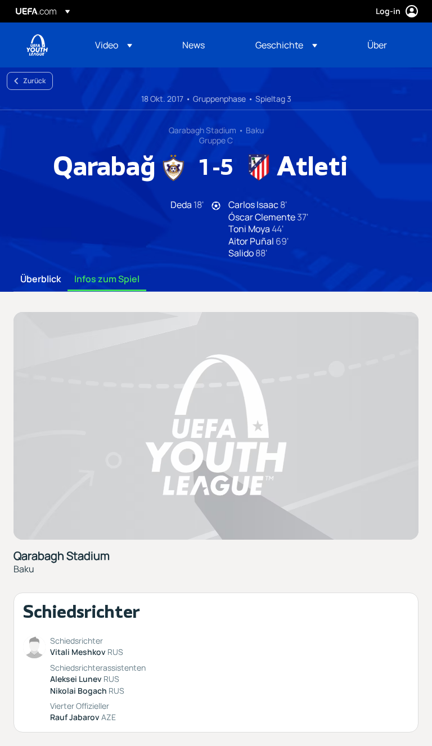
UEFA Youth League (37, 45)
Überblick (40, 279)
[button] (114, 45)
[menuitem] (124, 45)
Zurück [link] (34, 80)
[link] (193, 45)
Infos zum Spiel (107, 279)
